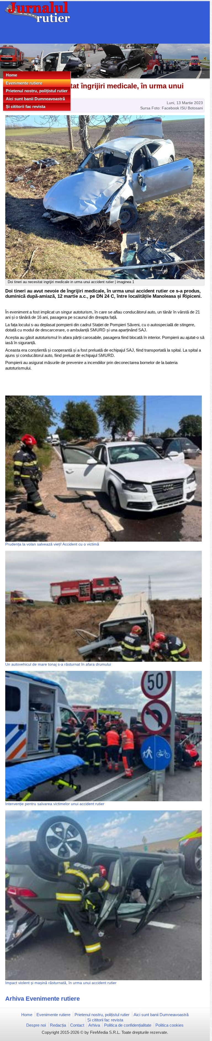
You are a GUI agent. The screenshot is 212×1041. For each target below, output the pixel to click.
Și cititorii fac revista (25, 106)
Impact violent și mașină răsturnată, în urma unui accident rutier (60, 983)
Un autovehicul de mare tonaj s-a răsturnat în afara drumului (58, 664)
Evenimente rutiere (24, 83)
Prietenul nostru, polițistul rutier (37, 90)
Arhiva (94, 1025)
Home (11, 75)
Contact (77, 1025)
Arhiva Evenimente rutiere (42, 998)
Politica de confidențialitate (127, 1025)
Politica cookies (169, 1025)
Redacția (58, 1025)
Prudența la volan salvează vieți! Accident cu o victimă (52, 544)
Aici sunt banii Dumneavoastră (35, 98)
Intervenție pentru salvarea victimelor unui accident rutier (54, 804)
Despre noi (36, 1025)
